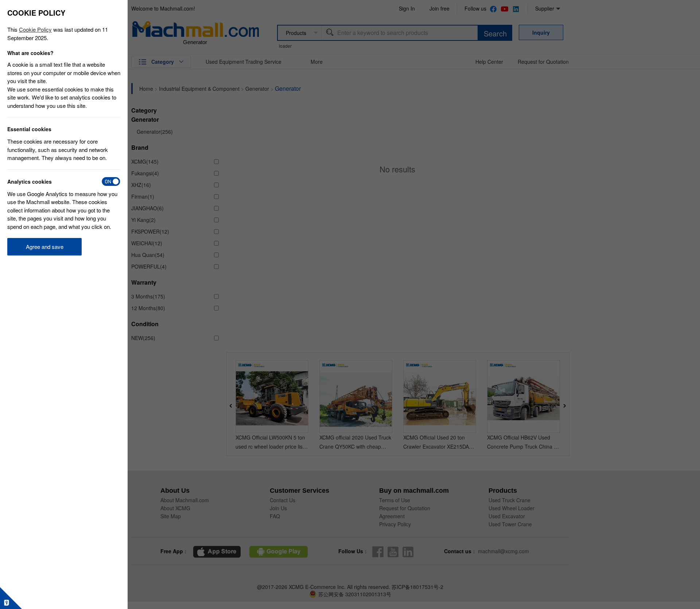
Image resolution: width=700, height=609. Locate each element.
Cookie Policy (35, 29)
